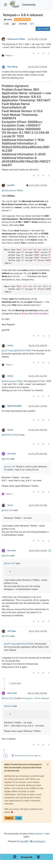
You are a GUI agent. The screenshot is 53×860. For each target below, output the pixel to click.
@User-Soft (7, 698)
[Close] (47, 764)
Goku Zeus (12, 693)
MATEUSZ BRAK (14, 406)
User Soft (11, 454)
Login (18, 818)
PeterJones (19, 755)
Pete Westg (12, 67)
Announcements (23, 19)
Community (29, 4)
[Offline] (4, 39)
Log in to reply (43, 29)
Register (9, 818)
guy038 (10, 185)
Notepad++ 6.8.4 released (36, 698)
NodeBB (24, 841)
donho (10, 345)
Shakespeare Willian (16, 39)
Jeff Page (11, 631)
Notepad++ (39, 833)
